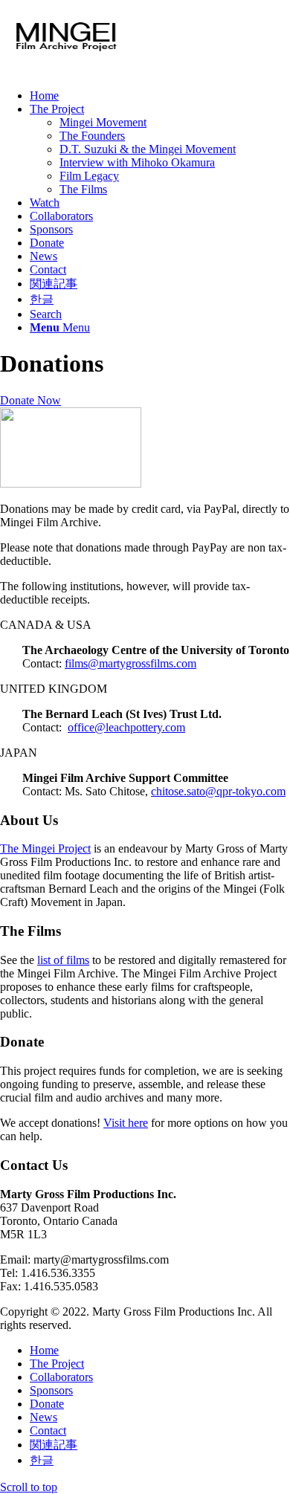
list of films (63, 960)
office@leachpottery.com (126, 727)
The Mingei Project (45, 848)
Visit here (125, 1122)
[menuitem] (160, 96)
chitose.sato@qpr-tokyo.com (218, 791)
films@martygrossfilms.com (130, 663)
